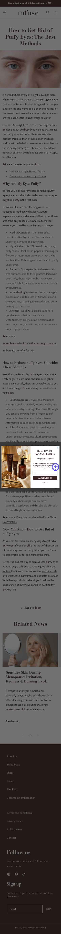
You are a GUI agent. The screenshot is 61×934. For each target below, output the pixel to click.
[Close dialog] (58, 447)
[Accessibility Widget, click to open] (55, 467)
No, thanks (45, 483)
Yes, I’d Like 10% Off (45, 478)
